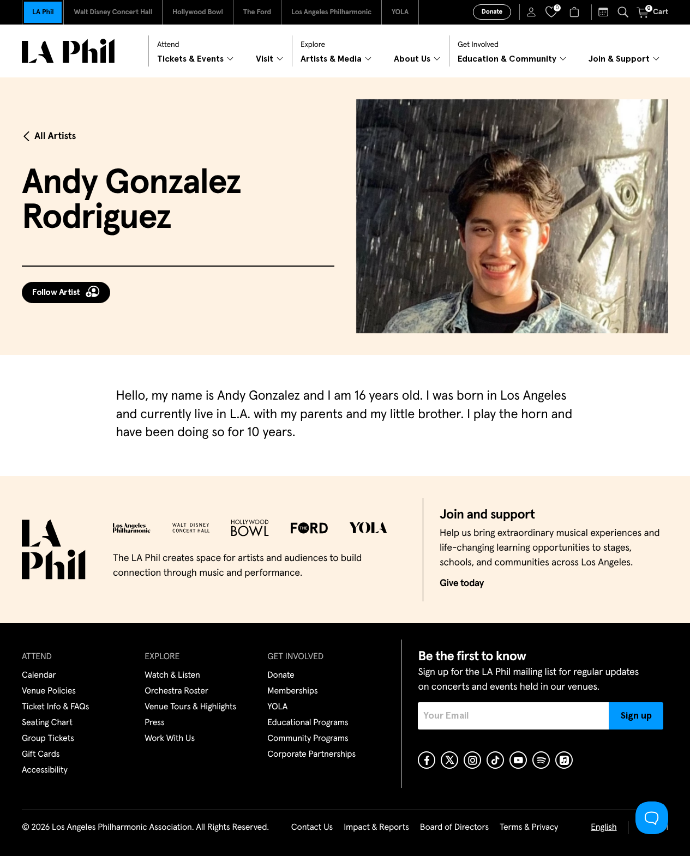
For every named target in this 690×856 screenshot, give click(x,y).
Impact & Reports (376, 827)
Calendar (39, 675)
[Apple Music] (564, 760)
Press (154, 723)
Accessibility (45, 770)
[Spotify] (541, 760)
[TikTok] (495, 760)
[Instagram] (472, 760)
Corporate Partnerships (311, 754)
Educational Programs (307, 723)
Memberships (292, 691)
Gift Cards (40, 754)
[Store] (575, 12)
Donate (492, 12)
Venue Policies (49, 691)
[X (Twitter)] (449, 760)
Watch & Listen (172, 675)
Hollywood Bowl (197, 12)
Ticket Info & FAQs (55, 707)
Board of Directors (454, 827)
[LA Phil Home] (68, 51)
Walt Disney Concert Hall (113, 12)
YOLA (400, 12)
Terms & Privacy (529, 827)
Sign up (636, 716)
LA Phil (42, 12)
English (603, 827)
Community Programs (307, 738)
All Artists (55, 136)
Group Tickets (48, 738)
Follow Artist (56, 292)
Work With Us (170, 738)
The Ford (257, 12)
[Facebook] (426, 760)
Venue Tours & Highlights (190, 707)
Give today (462, 583)
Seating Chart (47, 723)
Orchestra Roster (176, 691)
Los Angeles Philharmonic (331, 12)
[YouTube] (518, 760)
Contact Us (312, 827)
